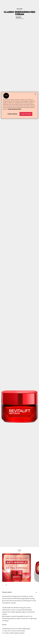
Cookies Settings (12, 113)
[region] (19, 105)
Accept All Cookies (25, 113)
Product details (7, 592)
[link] (19, 17)
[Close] (35, 94)
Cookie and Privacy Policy (14, 109)
